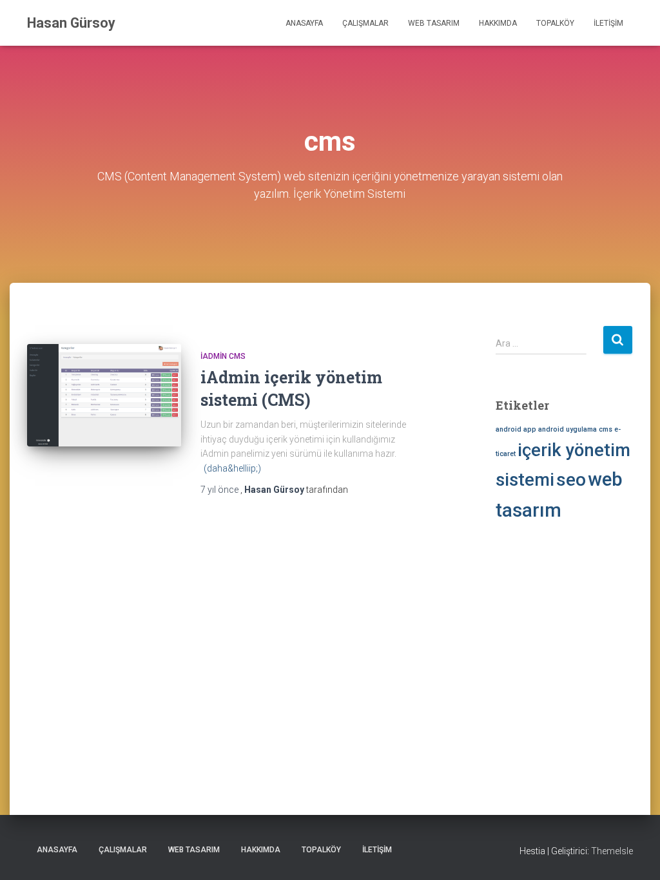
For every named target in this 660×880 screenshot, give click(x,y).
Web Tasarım (434, 23)
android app (516, 429)
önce (220, 489)
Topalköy (555, 23)
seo (571, 479)
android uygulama (567, 429)
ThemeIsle (612, 851)
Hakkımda (498, 23)
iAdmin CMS (223, 356)
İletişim (608, 23)
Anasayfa (304, 23)
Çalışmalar (365, 23)
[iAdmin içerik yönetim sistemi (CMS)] (104, 395)
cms (605, 429)
